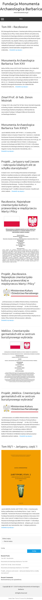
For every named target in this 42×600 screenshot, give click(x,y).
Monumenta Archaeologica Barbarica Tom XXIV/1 (15, 567)
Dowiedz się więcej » (16, 50)
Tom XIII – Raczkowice (14, 26)
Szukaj (3, 548)
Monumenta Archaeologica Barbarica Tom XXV (14, 561)
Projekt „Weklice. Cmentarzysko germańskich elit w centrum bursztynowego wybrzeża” (20, 396)
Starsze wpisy (7, 541)
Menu (21, 19)
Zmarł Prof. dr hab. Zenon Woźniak (11, 564)
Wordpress (30, 598)
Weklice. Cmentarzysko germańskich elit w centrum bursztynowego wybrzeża (18, 334)
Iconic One (11, 598)
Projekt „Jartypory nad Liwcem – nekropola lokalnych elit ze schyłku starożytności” (20, 165)
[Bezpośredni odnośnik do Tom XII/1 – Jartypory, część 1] (21, 505)
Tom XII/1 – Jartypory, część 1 (19, 446)
